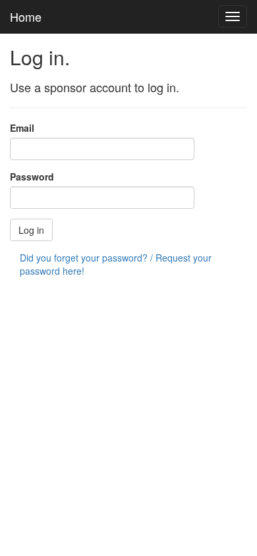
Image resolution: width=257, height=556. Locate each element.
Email (22, 127)
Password (32, 176)
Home (26, 16)
